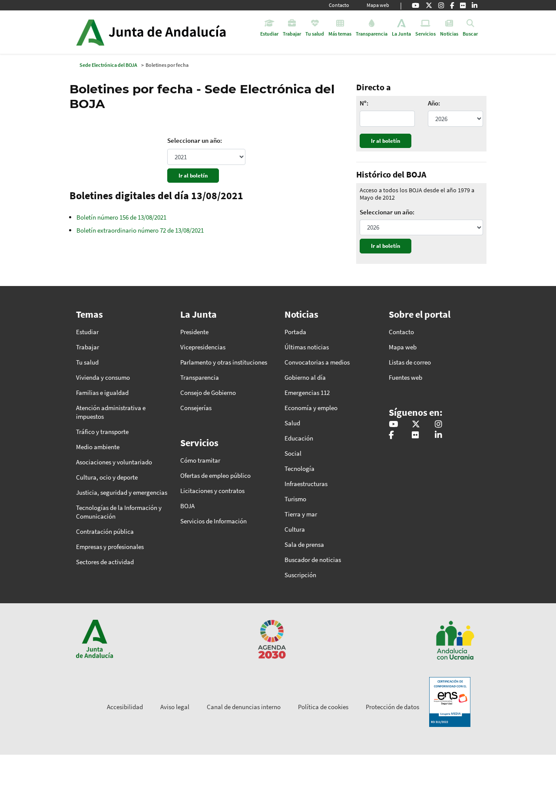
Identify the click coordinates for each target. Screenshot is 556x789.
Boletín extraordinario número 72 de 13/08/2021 (140, 230)
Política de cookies (323, 707)
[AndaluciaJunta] (452, 5)
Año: (434, 103)
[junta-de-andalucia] (474, 5)
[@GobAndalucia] (415, 5)
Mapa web (378, 5)
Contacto (339, 5)
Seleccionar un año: (194, 140)
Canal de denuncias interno (244, 707)
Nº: (364, 103)
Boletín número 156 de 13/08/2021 (121, 217)
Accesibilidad (125, 707)
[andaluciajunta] (429, 5)
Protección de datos (392, 707)
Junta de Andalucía (90, 32)
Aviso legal (174, 707)
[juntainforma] (463, 5)
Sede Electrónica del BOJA (108, 65)
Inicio (175, 32)
